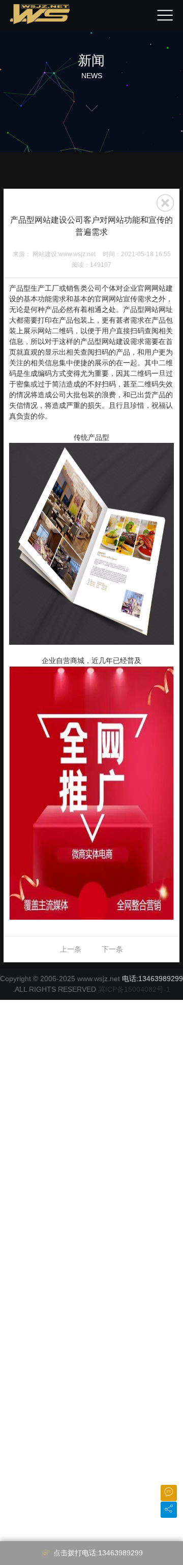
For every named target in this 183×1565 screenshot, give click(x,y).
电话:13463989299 (152, 979)
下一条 (112, 949)
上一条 (70, 949)
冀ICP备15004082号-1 (134, 989)
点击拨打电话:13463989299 (98, 1553)
